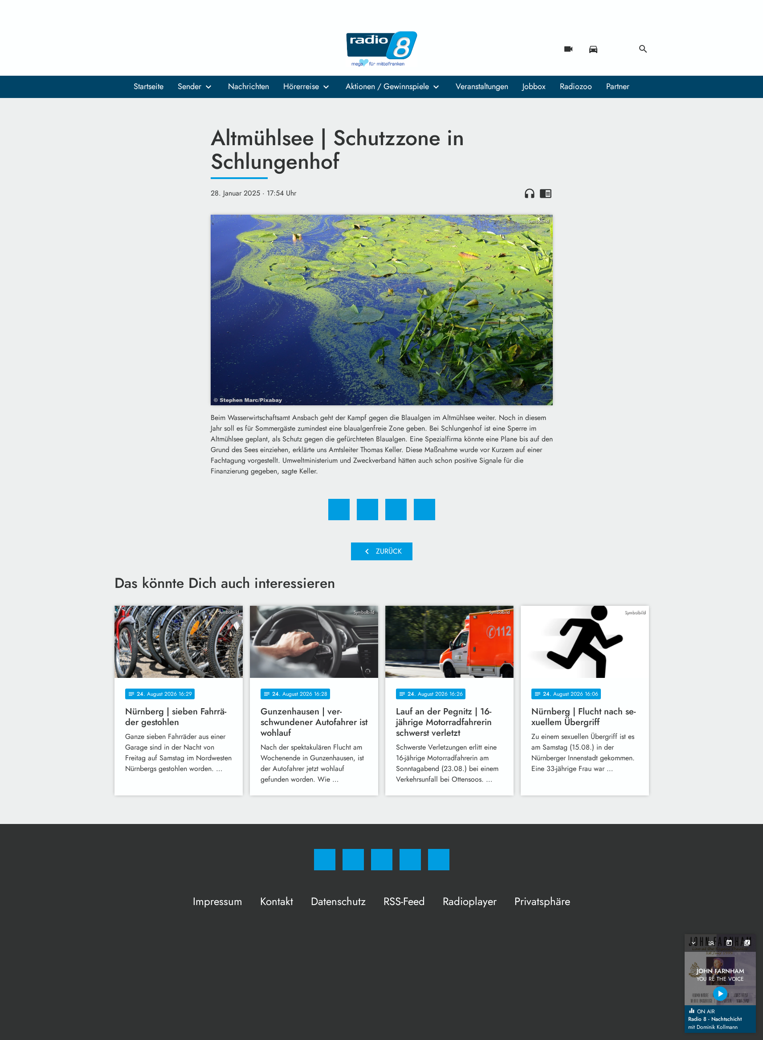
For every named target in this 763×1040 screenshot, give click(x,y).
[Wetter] (618, 49)
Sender (189, 86)
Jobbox (534, 86)
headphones (529, 193)
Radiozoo (576, 86)
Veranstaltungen (482, 86)
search (643, 49)
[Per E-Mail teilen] (424, 509)
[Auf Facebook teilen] (339, 509)
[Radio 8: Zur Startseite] (381, 49)
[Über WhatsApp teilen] (396, 509)
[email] (195, 49)
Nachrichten (248, 86)
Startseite (148, 86)
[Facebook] (123, 49)
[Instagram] (141, 49)
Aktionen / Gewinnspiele (387, 86)
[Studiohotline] (177, 49)
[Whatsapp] (159, 49)
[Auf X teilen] (367, 509)
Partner (617, 86)
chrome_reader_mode (545, 193)
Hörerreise (301, 86)
